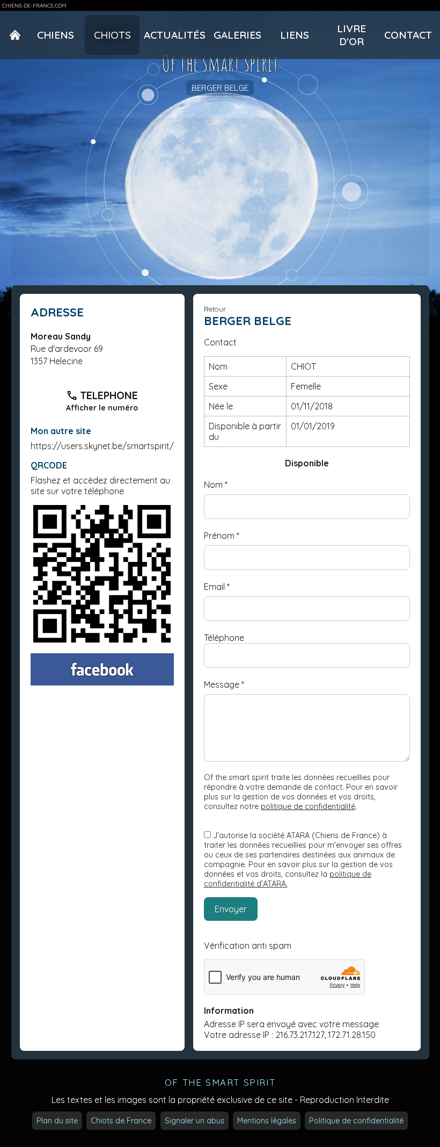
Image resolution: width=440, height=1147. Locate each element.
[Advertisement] (220, 197)
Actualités (175, 34)
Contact (408, 34)
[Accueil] (15, 35)
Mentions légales (266, 1121)
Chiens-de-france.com (34, 5)
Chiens (55, 34)
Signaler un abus (194, 1121)
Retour (215, 309)
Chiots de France (121, 1121)
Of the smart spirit (220, 63)
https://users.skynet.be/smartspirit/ (102, 446)
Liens (294, 34)
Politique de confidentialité (356, 1121)
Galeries (237, 34)
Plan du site (57, 1121)
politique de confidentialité (308, 806)
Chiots (112, 34)
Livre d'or (351, 35)
